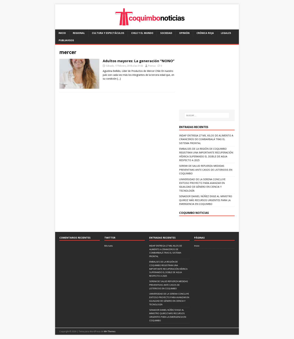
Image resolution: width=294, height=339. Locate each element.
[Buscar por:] (207, 115)
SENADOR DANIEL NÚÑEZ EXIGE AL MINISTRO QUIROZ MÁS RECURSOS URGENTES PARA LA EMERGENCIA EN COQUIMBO (205, 200)
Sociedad (166, 33)
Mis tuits (108, 245)
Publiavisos (66, 40)
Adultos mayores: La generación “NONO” (138, 61)
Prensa (152, 65)
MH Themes (109, 331)
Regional (79, 33)
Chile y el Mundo (142, 33)
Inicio (62, 33)
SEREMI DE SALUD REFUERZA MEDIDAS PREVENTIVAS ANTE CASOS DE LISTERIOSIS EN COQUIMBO (205, 169)
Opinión (184, 33)
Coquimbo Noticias (194, 213)
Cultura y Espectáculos (108, 33)
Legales (226, 33)
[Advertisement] (207, 80)
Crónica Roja (205, 33)
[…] (119, 78)
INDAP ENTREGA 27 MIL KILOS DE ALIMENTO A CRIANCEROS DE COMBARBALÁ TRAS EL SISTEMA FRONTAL (206, 139)
